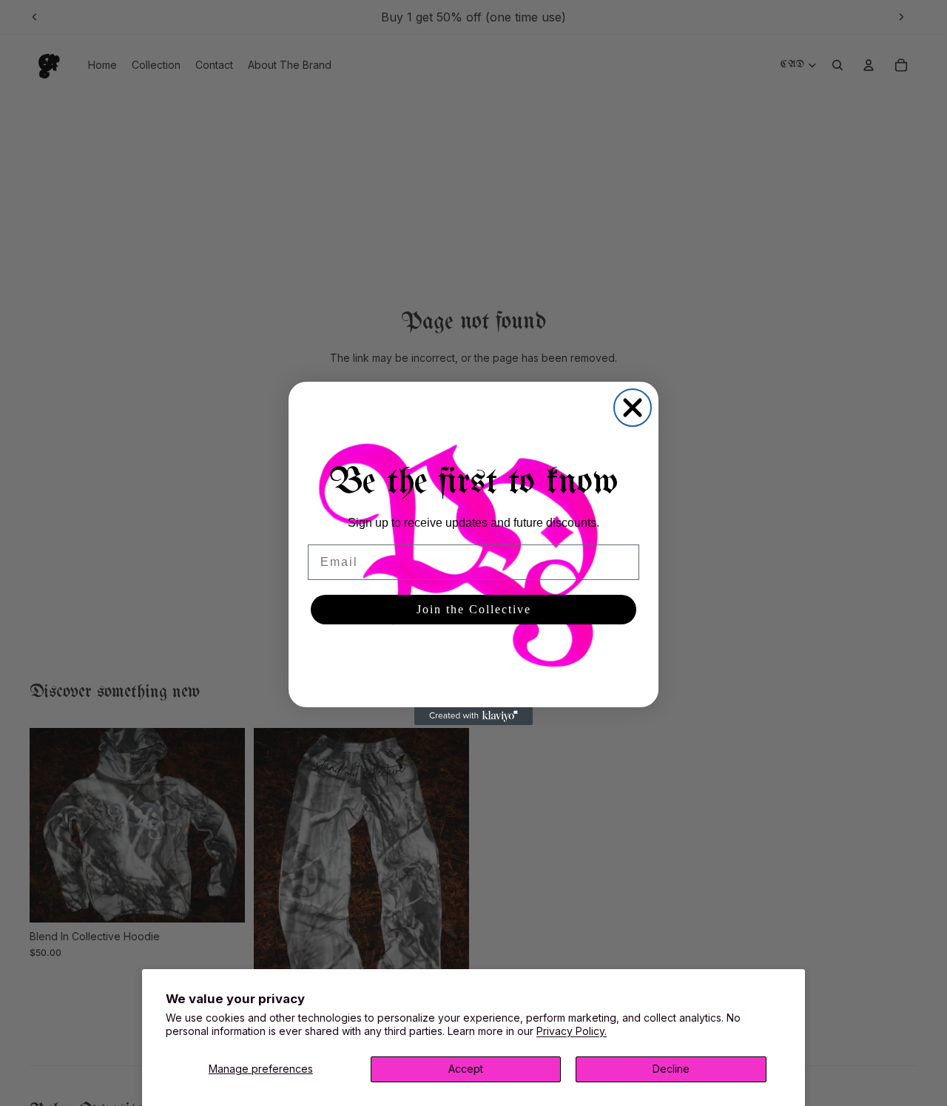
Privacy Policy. (571, 1031)
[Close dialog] (632, 407)
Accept (465, 1068)
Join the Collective (474, 609)
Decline (671, 1068)
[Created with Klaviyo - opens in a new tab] (473, 716)
